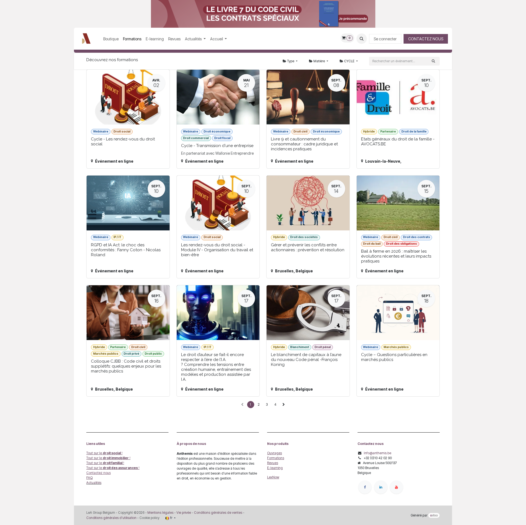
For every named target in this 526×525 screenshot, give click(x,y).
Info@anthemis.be (377, 453)
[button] (361, 38)
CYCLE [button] (349, 61)
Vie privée (183, 512)
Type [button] (290, 61)
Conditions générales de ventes (217, 512)
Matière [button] (319, 61)
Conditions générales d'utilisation (111, 518)
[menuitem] (111, 39)
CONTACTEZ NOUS (425, 38)
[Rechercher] (433, 61)
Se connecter (385, 38)
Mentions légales (160, 512)
